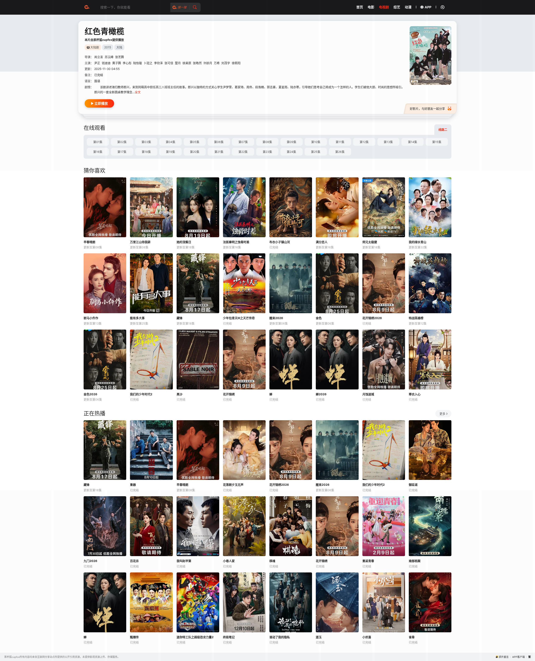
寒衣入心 (414, 394)
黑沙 (179, 394)
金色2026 (90, 394)
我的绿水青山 (417, 242)
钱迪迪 (106, 63)
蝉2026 (321, 394)
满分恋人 (321, 242)
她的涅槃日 (184, 242)
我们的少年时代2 (141, 394)
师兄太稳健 (369, 242)
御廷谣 (413, 484)
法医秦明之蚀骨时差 (236, 242)
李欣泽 (158, 63)
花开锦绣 (229, 394)
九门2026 (90, 561)
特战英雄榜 (416, 318)
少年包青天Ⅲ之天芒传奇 (239, 318)
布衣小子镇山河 (279, 242)
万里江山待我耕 (140, 242)
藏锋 (179, 318)
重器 (133, 484)
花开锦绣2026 (372, 318)
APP (428, 7)
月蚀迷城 (368, 394)
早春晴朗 (89, 242)
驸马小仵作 (91, 318)
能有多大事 (137, 318)
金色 (319, 318)
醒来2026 (276, 318)
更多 (442, 413)
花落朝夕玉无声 (233, 484)
